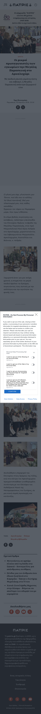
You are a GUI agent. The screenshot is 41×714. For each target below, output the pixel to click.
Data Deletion (8, 399)
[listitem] (20, 352)
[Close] (37, 315)
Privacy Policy (32, 399)
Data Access (20, 399)
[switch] (33, 357)
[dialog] (20, 357)
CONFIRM (12, 391)
